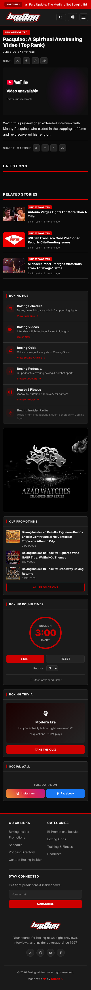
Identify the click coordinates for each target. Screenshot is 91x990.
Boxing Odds (56, 839)
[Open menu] (84, 17)
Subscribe (45, 904)
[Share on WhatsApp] (35, 60)
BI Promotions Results (62, 831)
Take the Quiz (45, 749)
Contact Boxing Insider (25, 859)
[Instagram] (40, 953)
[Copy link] (43, 60)
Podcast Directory (22, 852)
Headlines (54, 854)
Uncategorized (16, 32)
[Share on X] (17, 60)
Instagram (28, 793)
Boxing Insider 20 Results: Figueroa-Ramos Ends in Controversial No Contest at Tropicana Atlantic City (52, 536)
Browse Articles (26, 399)
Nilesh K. (57, 979)
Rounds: (39, 668)
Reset (65, 658)
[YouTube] (51, 953)
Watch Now (24, 336)
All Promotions (45, 587)
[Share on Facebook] (26, 60)
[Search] (61, 17)
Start (25, 658)
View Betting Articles (30, 357)
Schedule (15, 845)
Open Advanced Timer (47, 680)
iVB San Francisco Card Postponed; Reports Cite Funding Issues (54, 240)
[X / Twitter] (30, 953)
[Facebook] (61, 953)
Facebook (67, 793)
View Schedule (26, 316)
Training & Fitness (60, 846)
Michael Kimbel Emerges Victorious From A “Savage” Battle (55, 266)
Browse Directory (27, 378)
